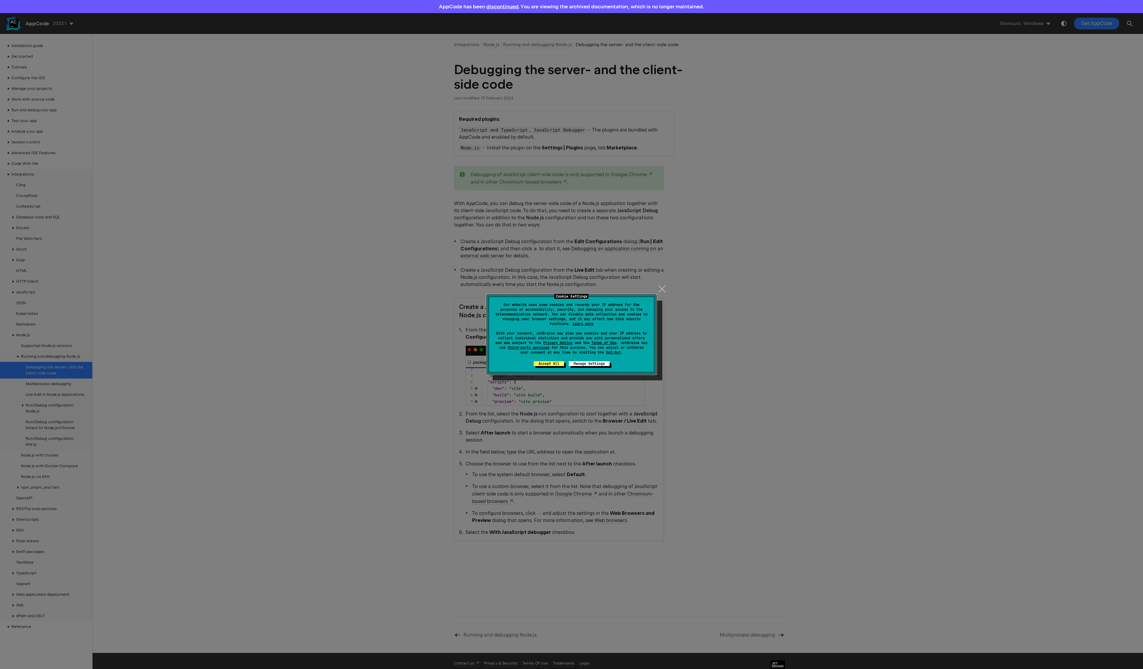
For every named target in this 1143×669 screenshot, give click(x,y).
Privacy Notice (557, 342)
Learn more (583, 323)
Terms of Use (603, 342)
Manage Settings (589, 363)
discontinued (502, 7)
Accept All (548, 363)
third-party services (528, 347)
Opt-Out (613, 352)
